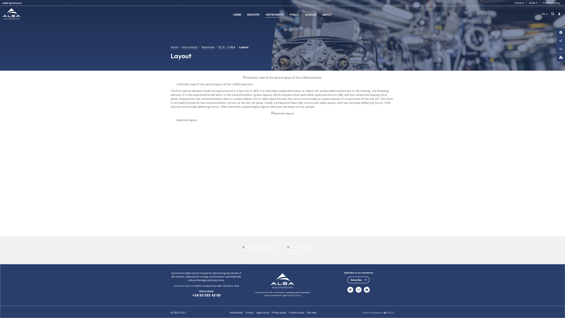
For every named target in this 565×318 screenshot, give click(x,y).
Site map (311, 312)
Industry (253, 14)
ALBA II (533, 3)
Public (294, 14)
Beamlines (208, 47)
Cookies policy (296, 312)
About (327, 14)
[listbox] (545, 14)
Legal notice (262, 312)
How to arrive (206, 291)
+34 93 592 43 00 (206, 295)
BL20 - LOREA (226, 47)
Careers (519, 3)
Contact (249, 312)
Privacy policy (279, 312)
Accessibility (236, 312)
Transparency (551, 3)
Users (237, 14)
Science (310, 14)
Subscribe (356, 279)
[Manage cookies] (561, 57)
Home (174, 47)
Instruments (275, 14)
